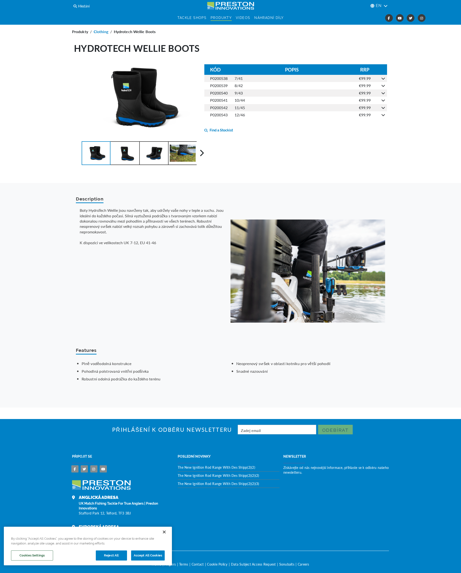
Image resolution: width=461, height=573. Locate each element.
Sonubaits (286, 564)
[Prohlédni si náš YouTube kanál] (103, 469)
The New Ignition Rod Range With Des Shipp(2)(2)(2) (218, 475)
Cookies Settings (32, 555)
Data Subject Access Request (253, 564)
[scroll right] (201, 153)
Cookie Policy (217, 564)
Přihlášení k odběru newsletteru (172, 429)
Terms (183, 564)
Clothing (101, 31)
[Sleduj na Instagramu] (93, 469)
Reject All (111, 555)
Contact (198, 564)
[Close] (164, 532)
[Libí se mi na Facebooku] (75, 469)
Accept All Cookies (148, 555)
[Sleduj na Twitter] (84, 469)
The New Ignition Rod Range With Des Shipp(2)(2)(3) (218, 483)
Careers (303, 564)
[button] (96, 153)
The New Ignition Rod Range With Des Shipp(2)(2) (216, 467)
